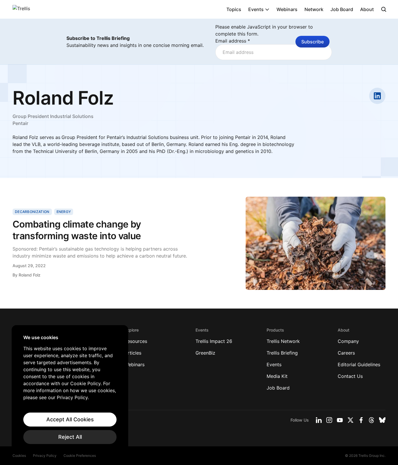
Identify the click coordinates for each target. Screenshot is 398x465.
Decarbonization (32, 211)
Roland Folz (29, 274)
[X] (350, 420)
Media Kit (277, 376)
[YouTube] (340, 420)
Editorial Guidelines (359, 364)
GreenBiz (205, 353)
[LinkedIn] (319, 420)
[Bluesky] (382, 420)
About (367, 9)
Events (256, 9)
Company (348, 341)
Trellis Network (283, 341)
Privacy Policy (45, 455)
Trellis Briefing (282, 353)
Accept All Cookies (70, 419)
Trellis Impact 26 (214, 341)
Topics (233, 9)
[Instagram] (329, 420)
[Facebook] (361, 420)
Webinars (287, 9)
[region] (70, 389)
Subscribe (312, 42)
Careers (346, 353)
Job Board (341, 9)
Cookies (19, 455)
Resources (135, 341)
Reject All (70, 437)
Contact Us (350, 376)
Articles (132, 353)
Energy (64, 211)
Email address (232, 41)
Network (313, 9)
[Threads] (371, 420)
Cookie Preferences (80, 455)
